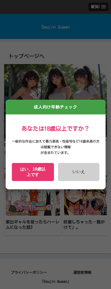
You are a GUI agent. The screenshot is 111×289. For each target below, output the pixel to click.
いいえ (79, 171)
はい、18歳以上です (32, 172)
